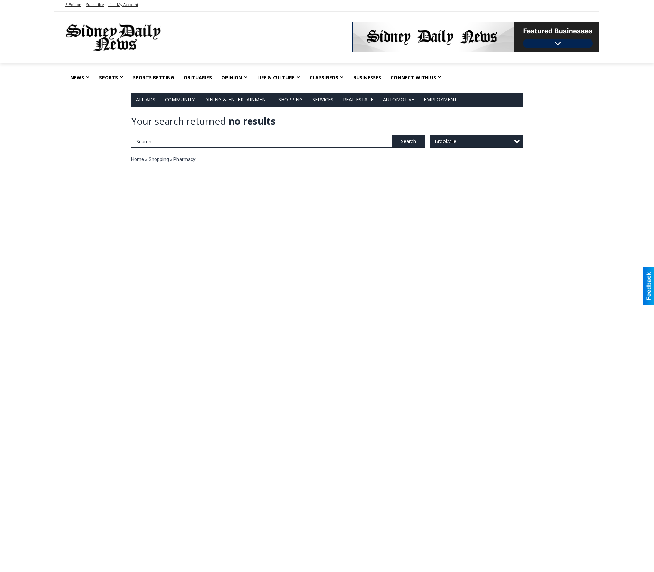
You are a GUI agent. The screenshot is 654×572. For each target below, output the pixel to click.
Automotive (398, 99)
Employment (440, 99)
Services (322, 99)
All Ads (145, 99)
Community (180, 99)
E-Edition (73, 4)
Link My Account (123, 4)
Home (137, 159)
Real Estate (358, 99)
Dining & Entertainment (236, 99)
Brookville (445, 141)
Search (408, 141)
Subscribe (95, 4)
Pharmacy (184, 159)
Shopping (290, 99)
